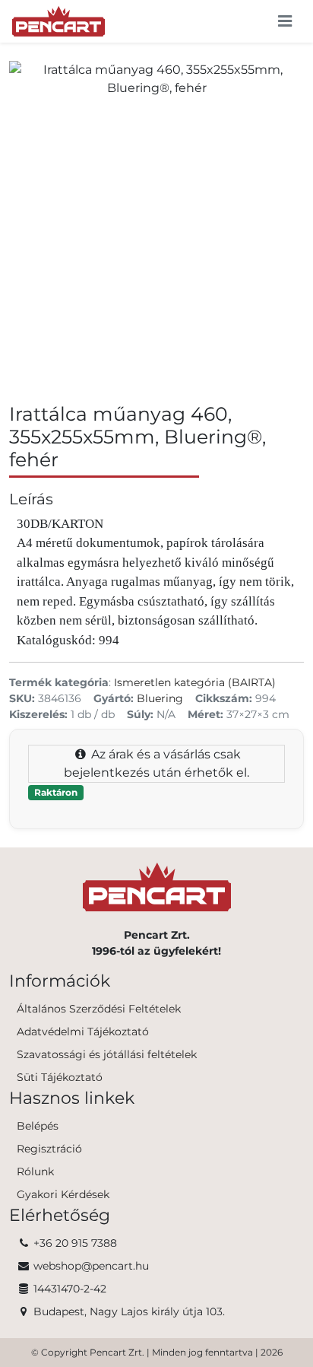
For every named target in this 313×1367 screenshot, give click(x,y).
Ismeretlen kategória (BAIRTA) (195, 682)
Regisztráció (49, 1149)
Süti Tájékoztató (60, 1077)
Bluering (160, 698)
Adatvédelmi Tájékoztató (83, 1031)
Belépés (37, 1126)
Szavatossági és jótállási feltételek (107, 1054)
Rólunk (35, 1171)
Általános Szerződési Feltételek (99, 1009)
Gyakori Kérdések (63, 1194)
